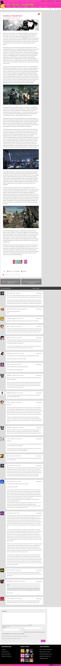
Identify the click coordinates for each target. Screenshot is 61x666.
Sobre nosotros (51, 1)
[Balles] (31, 661)
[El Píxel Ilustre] (21, 4)
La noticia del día (33, 6)
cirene (8, 326)
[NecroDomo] (27, 661)
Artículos (9, 6)
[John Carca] (31, 657)
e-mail (30, 625)
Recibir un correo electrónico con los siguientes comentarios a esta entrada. (15, 636)
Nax (8, 456)
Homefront (6, 274)
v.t (7, 513)
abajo (38, 288)
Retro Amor (19, 6)
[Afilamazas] (22, 661)
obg (8, 570)
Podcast (45, 6)
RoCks (8, 364)
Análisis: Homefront (12, 15)
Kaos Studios (10, 274)
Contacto (43, 1)
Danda (8, 337)
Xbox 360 (18, 274)
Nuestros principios (6, 654)
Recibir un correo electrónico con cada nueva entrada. (11, 638)
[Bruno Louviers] (22, 657)
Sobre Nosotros (5, 651)
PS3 (14, 274)
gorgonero (9, 353)
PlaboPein (9, 18)
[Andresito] (22, 652)
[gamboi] (27, 657)
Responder (38, 293)
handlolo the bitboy (11, 309)
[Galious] (31, 652)
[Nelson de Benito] (27, 652)
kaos (8, 481)
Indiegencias (26, 6)
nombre (4, 627)
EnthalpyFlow (10, 581)
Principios (58, 1)
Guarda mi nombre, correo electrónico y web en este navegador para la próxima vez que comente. (23, 632)
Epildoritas (40, 6)
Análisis (14, 6)
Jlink (8, 293)
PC (13, 274)
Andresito (9, 318)
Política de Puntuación (6, 656)
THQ (16, 274)
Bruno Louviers (46, 651)
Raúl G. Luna (49, 654)
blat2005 (9, 392)
